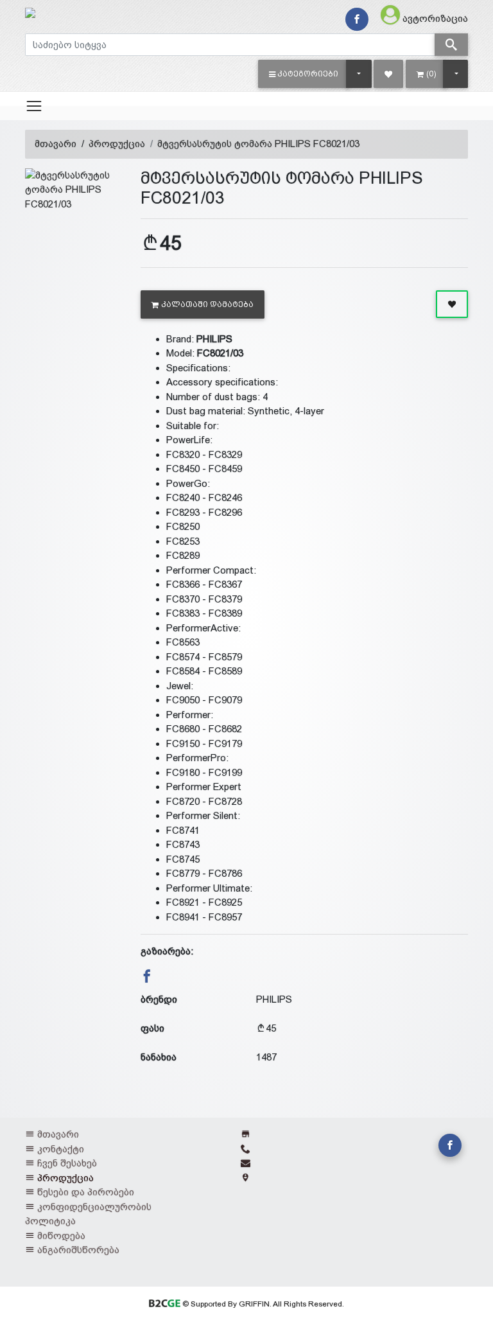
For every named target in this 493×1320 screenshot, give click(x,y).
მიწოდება (61, 1235)
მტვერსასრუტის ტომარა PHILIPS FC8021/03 (258, 143)
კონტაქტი (60, 1148)
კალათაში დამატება (207, 304)
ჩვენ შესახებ (67, 1162)
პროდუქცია (117, 143)
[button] (304, 74)
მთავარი (55, 143)
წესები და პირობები (85, 1191)
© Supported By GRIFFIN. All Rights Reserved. (261, 1303)
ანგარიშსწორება (78, 1249)
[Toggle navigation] (34, 106)
